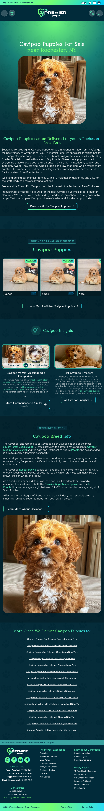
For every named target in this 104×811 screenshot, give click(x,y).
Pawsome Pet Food (82, 781)
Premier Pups (8, 742)
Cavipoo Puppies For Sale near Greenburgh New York (52, 652)
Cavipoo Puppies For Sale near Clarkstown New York (52, 645)
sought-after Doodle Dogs (18, 446)
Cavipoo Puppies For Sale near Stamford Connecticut (52, 671)
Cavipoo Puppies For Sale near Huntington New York (52, 723)
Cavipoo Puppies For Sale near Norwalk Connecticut (52, 678)
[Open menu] (4, 13)
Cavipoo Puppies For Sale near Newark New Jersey (52, 691)
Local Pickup (45, 760)
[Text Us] (99, 13)
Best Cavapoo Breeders (78, 372)
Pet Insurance (80, 774)
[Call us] (92, 13)
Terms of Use (66, 807)
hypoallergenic (27, 469)
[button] (90, 2)
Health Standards (81, 784)
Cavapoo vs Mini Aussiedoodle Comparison (25, 374)
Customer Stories (47, 770)
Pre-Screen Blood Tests (84, 778)
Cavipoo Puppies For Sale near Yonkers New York (52, 665)
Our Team (44, 773)
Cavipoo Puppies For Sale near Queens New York (52, 717)
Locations (22, 742)
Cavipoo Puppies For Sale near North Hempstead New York (52, 704)
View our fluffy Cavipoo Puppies (51, 206)
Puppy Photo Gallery (48, 767)
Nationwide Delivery (48, 756)
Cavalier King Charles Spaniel (61, 484)
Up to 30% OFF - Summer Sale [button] (18, 2)
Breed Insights (80, 756)
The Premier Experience (52, 749)
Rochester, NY (36, 742)
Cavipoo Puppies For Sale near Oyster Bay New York (52, 730)
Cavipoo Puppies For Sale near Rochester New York (52, 639)
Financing (44, 753)
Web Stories (45, 777)
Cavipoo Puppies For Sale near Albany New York (52, 658)
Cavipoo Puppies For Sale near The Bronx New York (52, 684)
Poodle (75, 449)
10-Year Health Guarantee (85, 771)
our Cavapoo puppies (90, 391)
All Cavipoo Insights (76, 400)
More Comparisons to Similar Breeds (24, 404)
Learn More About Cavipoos (24, 509)
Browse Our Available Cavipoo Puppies (50, 306)
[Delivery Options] (83, 2)
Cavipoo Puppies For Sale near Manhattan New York (52, 710)
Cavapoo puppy (29, 387)
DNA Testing (79, 788)
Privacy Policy (88, 807)
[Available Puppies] (12, 13)
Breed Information (82, 753)
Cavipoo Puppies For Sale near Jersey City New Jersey (52, 697)
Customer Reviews (48, 763)
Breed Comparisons (82, 760)
